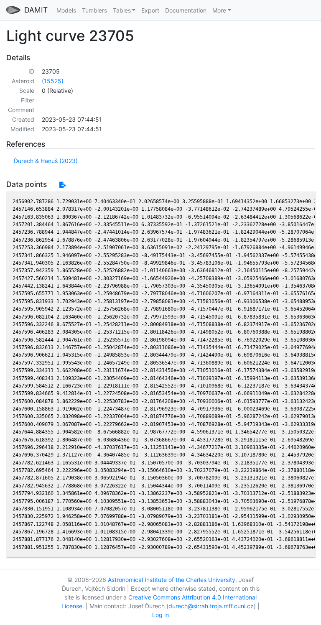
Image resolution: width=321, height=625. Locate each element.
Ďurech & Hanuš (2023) (46, 160)
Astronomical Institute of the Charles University (171, 579)
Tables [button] (122, 10)
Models (66, 10)
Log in (160, 614)
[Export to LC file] (62, 184)
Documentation (185, 10)
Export (150, 10)
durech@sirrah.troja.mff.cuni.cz (211, 606)
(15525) (53, 80)
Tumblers (94, 10)
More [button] (219, 10)
